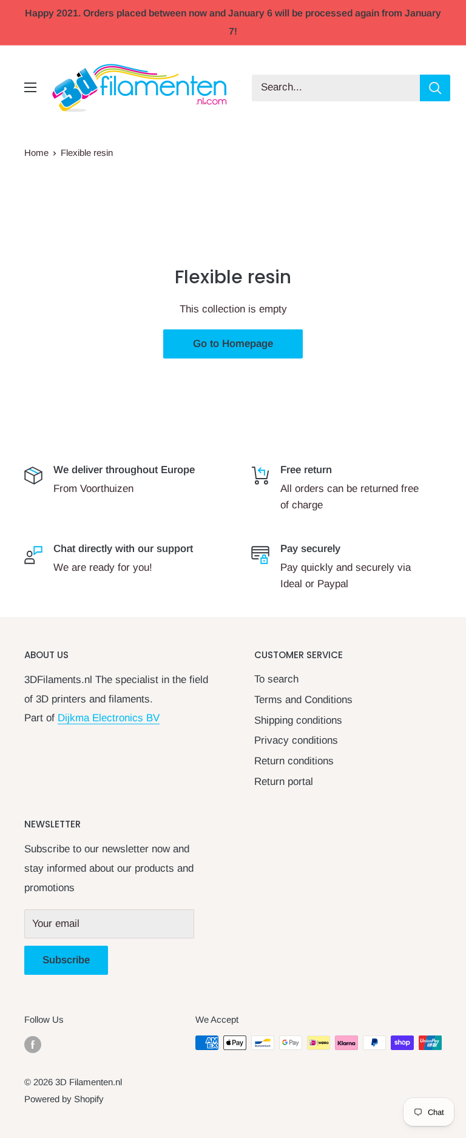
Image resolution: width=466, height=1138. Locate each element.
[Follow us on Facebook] (32, 1044)
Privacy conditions (296, 740)
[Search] (435, 88)
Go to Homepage (233, 343)
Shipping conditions (298, 720)
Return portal (283, 781)
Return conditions (294, 761)
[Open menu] (30, 87)
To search (276, 679)
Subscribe (66, 960)
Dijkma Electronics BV (109, 718)
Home (36, 152)
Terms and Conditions (303, 699)
